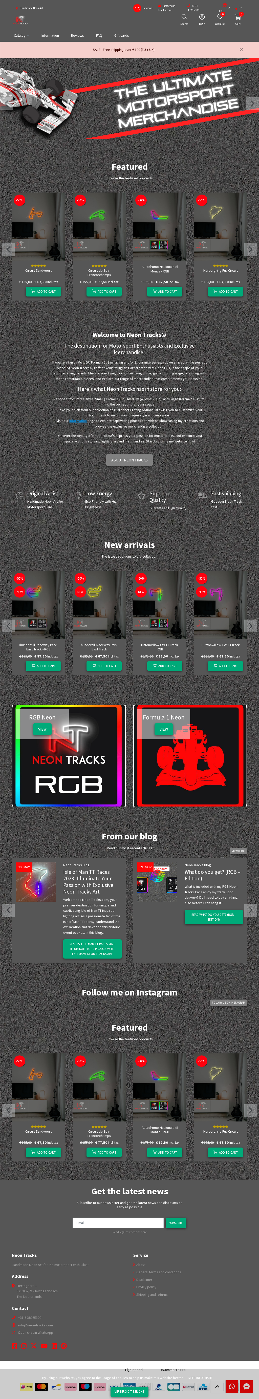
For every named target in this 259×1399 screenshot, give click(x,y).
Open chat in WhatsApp (35, 1332)
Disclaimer (144, 1279)
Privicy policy (146, 1287)
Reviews (77, 35)
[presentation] (6, 103)
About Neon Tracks (129, 460)
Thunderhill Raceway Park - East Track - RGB (38, 647)
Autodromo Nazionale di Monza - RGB (160, 268)
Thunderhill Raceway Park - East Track (99, 647)
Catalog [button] (20, 35)
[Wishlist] (20, 291)
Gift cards (121, 35)
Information (50, 35)
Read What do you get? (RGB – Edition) (213, 917)
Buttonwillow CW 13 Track (221, 645)
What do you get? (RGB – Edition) (213, 875)
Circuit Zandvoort (38, 270)
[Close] (241, 50)
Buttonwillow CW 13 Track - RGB (160, 647)
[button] (222, 8)
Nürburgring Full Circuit (220, 270)
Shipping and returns (152, 1294)
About (140, 1264)
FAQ (99, 35)
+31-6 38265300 (29, 1317)
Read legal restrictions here (130, 1232)
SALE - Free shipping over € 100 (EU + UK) (124, 49)
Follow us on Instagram (228, 1002)
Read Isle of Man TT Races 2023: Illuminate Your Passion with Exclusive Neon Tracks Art (92, 949)
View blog (238, 851)
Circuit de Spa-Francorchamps (99, 272)
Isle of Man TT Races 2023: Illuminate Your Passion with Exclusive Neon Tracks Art (88, 881)
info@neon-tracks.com (35, 1325)
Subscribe (176, 1223)
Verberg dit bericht (129, 1391)
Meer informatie (200, 1378)
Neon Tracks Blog (76, 865)
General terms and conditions (158, 1272)
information (78, 420)
